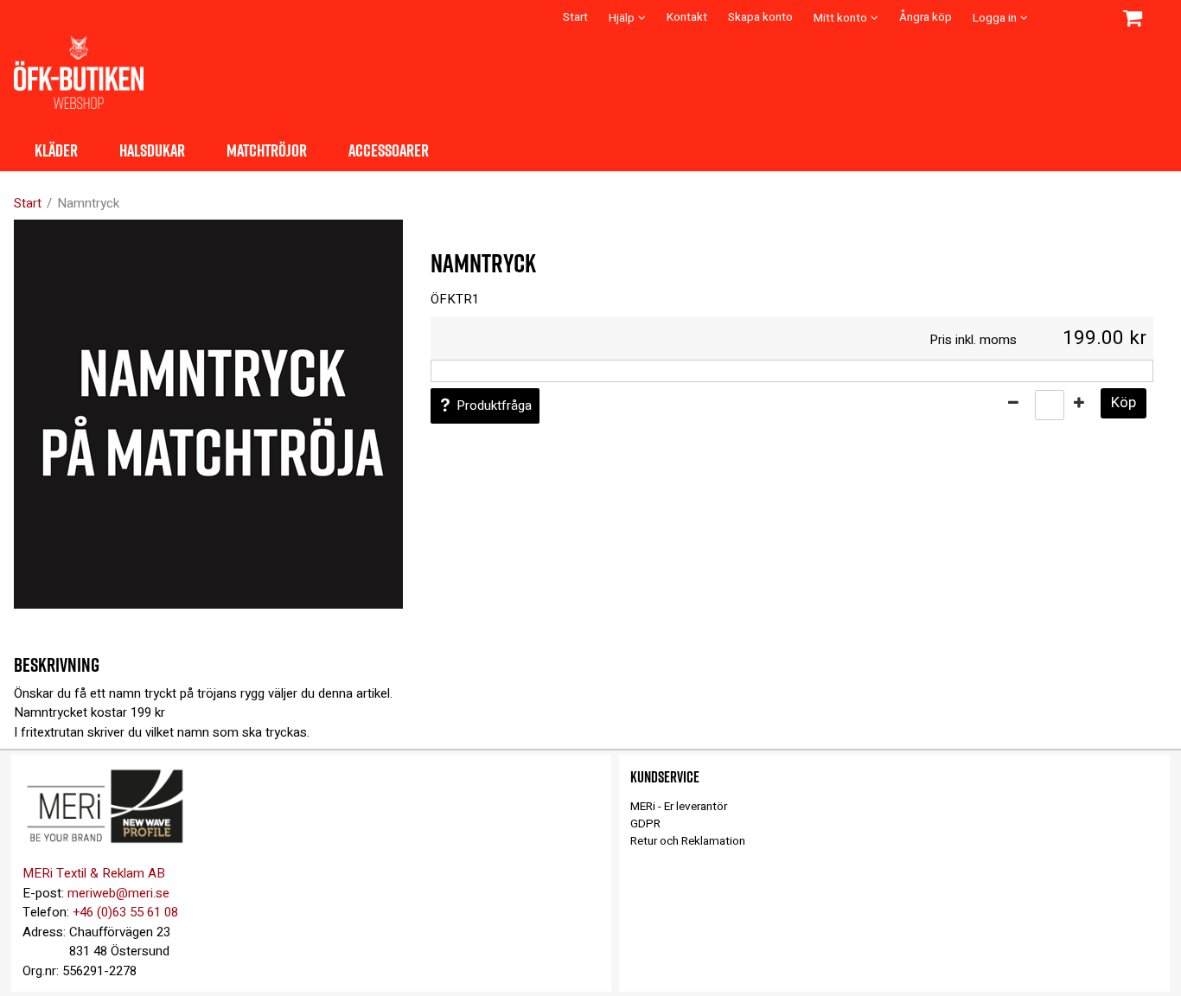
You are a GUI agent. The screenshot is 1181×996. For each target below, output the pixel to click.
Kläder (56, 149)
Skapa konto (760, 17)
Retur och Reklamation (687, 841)
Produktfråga (494, 405)
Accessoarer (388, 149)
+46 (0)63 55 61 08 (125, 912)
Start (575, 17)
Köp (1123, 403)
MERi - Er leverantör (678, 806)
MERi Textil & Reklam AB (93, 873)
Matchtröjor (267, 149)
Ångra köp (925, 17)
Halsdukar (152, 149)
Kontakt (687, 17)
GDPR (645, 824)
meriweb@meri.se (118, 893)
